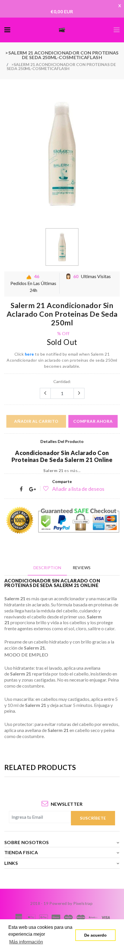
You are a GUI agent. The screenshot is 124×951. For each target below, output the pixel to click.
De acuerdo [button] (95, 935)
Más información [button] (26, 941)
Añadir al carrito (36, 421)
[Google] (32, 489)
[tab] (47, 567)
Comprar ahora (92, 421)
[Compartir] (21, 489)
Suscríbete (93, 818)
